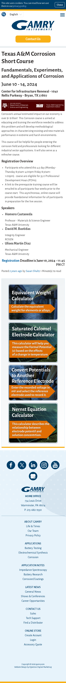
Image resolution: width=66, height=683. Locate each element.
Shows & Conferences (33, 596)
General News (33, 591)
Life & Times (33, 526)
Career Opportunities (33, 600)
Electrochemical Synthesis (33, 552)
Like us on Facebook (11, 465)
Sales (33, 613)
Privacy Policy (33, 535)
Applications (33, 543)
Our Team (33, 530)
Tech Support (33, 618)
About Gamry (33, 521)
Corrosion (33, 557)
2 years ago (16, 271)
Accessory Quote (33, 644)
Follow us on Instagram (44, 465)
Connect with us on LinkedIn (33, 465)
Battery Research (33, 574)
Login (33, 639)
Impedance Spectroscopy (33, 569)
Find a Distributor (33, 622)
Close (60, 4)
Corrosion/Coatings (33, 579)
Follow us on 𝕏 (22, 465)
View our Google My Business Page (33, 476)
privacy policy (19, 6)
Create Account (33, 635)
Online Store (33, 630)
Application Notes (33, 565)
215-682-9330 (34, 510)
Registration (10, 260)
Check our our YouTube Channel (55, 465)
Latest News (33, 587)
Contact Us (33, 39)
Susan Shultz (33, 271)
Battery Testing (33, 548)
